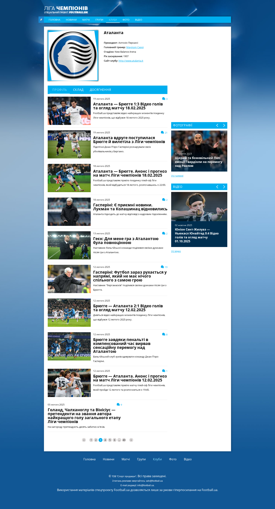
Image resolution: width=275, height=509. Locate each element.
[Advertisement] (199, 53)
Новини (71, 19)
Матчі (86, 19)
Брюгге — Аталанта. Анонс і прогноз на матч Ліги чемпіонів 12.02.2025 (130, 378)
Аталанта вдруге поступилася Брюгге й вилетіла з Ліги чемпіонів (129, 140)
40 (124, 440)
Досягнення (100, 90)
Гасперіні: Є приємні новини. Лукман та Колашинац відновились (130, 207)
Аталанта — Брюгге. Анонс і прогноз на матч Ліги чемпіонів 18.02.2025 (130, 173)
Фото (126, 19)
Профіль (59, 90)
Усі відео (176, 251)
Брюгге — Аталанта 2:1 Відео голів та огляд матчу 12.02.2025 (128, 308)
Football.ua (209, 490)
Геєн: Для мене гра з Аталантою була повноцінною (125, 241)
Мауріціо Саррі (135, 47)
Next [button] (224, 125)
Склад (78, 90)
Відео (138, 19)
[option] (199, 219)
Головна (54, 19)
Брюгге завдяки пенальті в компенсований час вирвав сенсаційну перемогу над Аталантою (121, 345)
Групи (99, 19)
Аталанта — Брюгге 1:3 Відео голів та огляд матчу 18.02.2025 (128, 106)
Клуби (113, 19)
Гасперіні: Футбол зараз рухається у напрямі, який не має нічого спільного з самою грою (130, 276)
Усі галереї (177, 175)
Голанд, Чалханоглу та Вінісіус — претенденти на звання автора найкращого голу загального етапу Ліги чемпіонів (84, 416)
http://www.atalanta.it (131, 60)
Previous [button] (217, 125)
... (119, 440)
